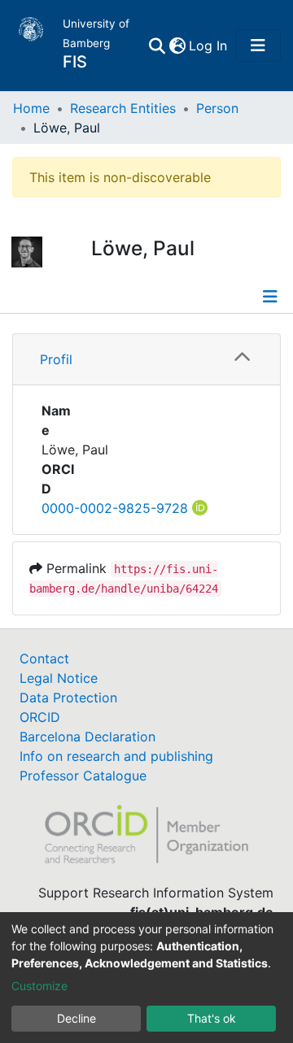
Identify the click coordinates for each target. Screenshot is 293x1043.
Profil (56, 359)
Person (217, 108)
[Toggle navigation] (258, 45)
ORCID (40, 717)
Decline (76, 1018)
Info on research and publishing (116, 756)
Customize (39, 986)
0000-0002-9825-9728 (115, 508)
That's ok (211, 1018)
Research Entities (123, 108)
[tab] (146, 359)
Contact (44, 658)
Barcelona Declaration (87, 736)
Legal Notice (59, 678)
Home (31, 108)
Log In (209, 45)
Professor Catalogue (83, 775)
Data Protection (68, 697)
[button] (177, 45)
